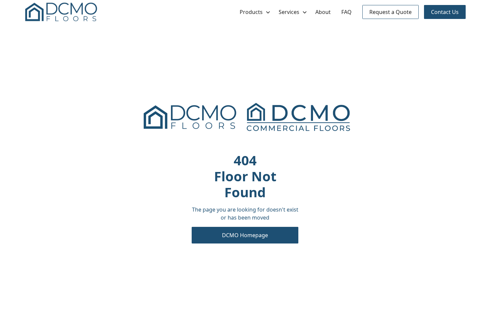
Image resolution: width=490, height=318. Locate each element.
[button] (253, 12)
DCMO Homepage (245, 235)
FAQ (346, 12)
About (323, 12)
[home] (61, 12)
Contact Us (445, 12)
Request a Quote (390, 12)
